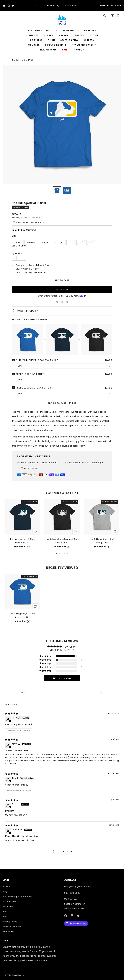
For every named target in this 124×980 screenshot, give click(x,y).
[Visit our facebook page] (4, 5)
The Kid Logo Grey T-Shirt (102, 539)
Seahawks (32, 35)
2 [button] (58, 851)
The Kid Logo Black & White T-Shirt (34, 387)
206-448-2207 (72, 893)
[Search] (104, 15)
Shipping (16, 217)
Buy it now (62, 289)
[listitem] (62, 5)
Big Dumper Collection (42, 30)
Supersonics (71, 30)
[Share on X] (62, 302)
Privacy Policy (10, 921)
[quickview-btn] (35, 531)
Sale (64, 49)
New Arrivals (48, 49)
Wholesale (8, 931)
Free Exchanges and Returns (18, 896)
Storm (94, 35)
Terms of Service (12, 926)
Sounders (36, 40)
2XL (70, 242)
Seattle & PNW (69, 40)
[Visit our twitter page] (13, 5)
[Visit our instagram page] (8, 5)
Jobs (5, 911)
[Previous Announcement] (37, 6)
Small (18, 242)
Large (45, 242)
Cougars (34, 45)
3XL (81, 242)
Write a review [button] (62, 678)
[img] (11, 713)
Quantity (17, 253)
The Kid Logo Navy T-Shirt (30, 374)
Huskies (49, 35)
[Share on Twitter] (67, 302)
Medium (31, 242)
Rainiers (88, 40)
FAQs (5, 891)
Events (6, 886)
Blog (5, 916)
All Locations (9, 901)
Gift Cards (116, 5)
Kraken (63, 35)
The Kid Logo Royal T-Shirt (22, 613)
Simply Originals (55, 45)
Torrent (78, 35)
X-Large (58, 242)
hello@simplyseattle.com (77, 886)
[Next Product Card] (119, 524)
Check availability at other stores (31, 272)
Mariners (90, 30)
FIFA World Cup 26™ (84, 45)
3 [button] (63, 851)
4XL (91, 242)
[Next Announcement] (88, 6)
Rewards (104, 5)
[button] (19, 229)
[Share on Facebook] (56, 302)
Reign (51, 40)
